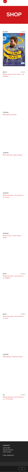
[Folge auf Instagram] (23, 468)
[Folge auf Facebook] (20, 468)
